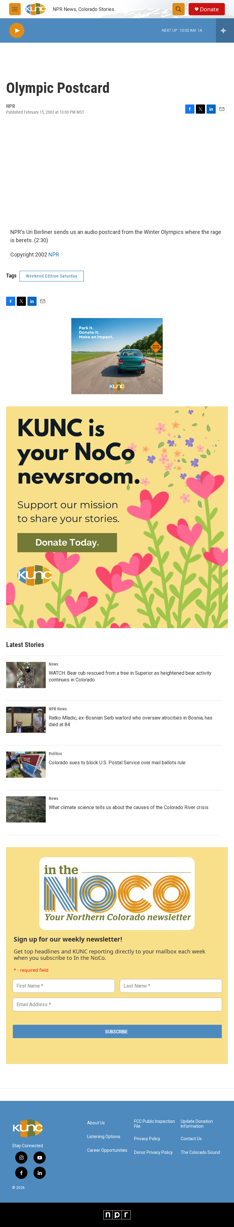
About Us (96, 1123)
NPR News (58, 708)
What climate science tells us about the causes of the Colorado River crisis (128, 807)
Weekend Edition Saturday (51, 276)
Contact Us (191, 1139)
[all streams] (225, 30)
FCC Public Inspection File (154, 1124)
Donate (209, 9)
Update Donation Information (197, 1124)
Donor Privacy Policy (153, 1152)
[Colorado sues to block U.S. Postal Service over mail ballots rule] (26, 764)
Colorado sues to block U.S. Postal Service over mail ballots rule (117, 763)
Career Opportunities (107, 1150)
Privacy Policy (147, 1139)
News (53, 664)
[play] (17, 30)
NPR (53, 254)
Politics (55, 753)
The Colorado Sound (200, 1152)
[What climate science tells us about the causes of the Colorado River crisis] (26, 809)
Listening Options (103, 1136)
